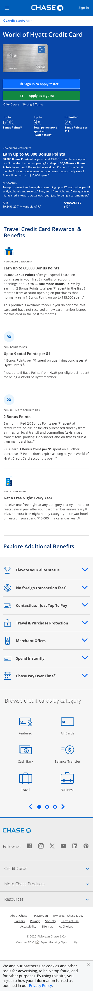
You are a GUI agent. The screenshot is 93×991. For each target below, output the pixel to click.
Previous (30, 806)
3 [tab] (55, 807)
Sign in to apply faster (52, 84)
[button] (88, 964)
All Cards (68, 733)
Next (63, 806)
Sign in (86, 7)
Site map (47, 926)
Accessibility (28, 926)
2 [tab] (47, 807)
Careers (19, 921)
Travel (27, 789)
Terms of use (70, 921)
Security (50, 921)
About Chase (18, 916)
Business (68, 789)
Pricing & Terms (33, 104)
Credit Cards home (20, 20)
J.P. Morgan (40, 916)
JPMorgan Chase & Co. (68, 916)
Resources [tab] (48, 899)
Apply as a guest (54, 95)
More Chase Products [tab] (48, 883)
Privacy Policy (40, 985)
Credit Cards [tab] (48, 868)
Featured (26, 733)
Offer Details (11, 104)
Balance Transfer (67, 761)
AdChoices (66, 926)
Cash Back (25, 761)
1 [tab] (39, 807)
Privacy (35, 921)
